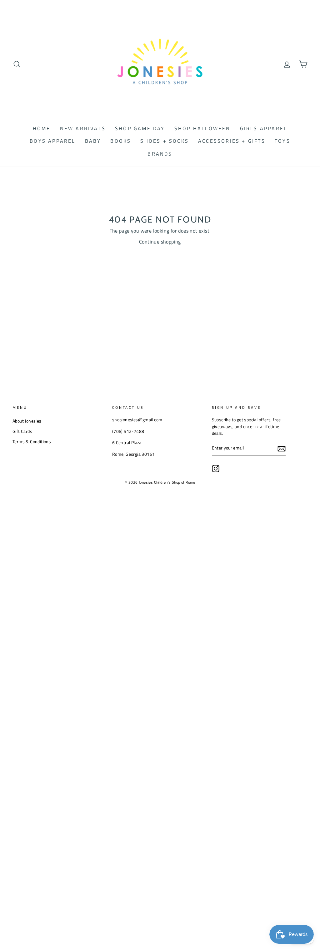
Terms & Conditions (31, 442)
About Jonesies (27, 421)
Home (42, 128)
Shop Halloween (202, 128)
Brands (160, 153)
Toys (282, 141)
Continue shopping (160, 241)
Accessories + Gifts (231, 141)
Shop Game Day (140, 128)
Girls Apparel (264, 128)
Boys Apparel (52, 141)
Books (120, 141)
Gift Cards (22, 431)
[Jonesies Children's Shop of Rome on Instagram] (215, 468)
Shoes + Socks (164, 141)
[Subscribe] (282, 448)
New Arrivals (83, 128)
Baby (93, 141)
